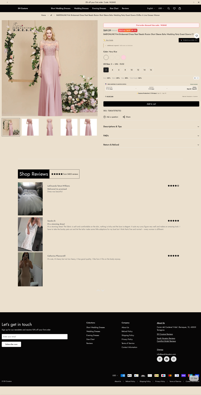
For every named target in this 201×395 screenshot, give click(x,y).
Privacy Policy (127, 339)
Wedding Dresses (81, 8)
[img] (57, 174)
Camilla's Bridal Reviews (166, 341)
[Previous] (7, 2)
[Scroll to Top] (196, 382)
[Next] (193, 2)
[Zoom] (92, 25)
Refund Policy (127, 331)
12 (138, 69)
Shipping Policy (128, 335)
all (51, 15)
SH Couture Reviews (165, 334)
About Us (125, 327)
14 (144, 69)
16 (151, 69)
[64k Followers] (173, 359)
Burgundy (112, 57)
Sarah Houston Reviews (166, 338)
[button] (179, 8)
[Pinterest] (159, 359)
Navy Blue (106, 57)
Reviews (125, 8)
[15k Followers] (166, 359)
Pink (123, 57)
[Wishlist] (196, 36)
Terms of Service (128, 343)
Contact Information (129, 347)
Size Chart (114, 8)
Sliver (117, 57)
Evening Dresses (99, 8)
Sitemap (160, 349)
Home (43, 15)
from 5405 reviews (70, 174)
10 (132, 69)
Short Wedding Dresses (60, 8)
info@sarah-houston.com (166, 354)
